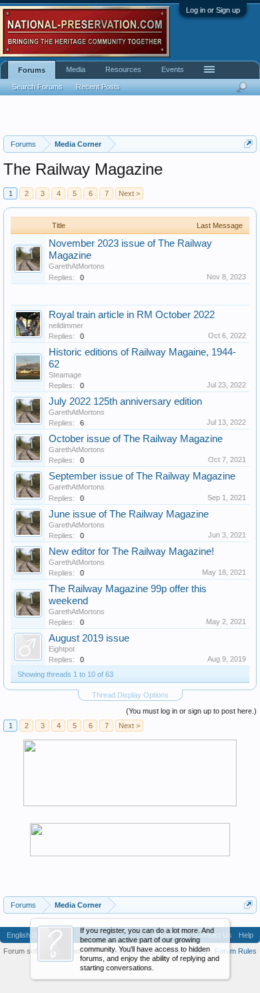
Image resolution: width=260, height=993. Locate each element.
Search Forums (37, 87)
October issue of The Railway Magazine (136, 438)
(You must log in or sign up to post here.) (191, 711)
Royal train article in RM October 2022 (132, 314)
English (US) (27, 935)
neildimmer (66, 325)
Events (172, 69)
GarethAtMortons (77, 266)
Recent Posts (98, 87)
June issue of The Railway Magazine (129, 514)
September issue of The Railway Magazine (142, 476)
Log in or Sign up (213, 10)
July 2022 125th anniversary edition (125, 401)
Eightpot (62, 649)
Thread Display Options (130, 695)
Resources (123, 69)
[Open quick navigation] (248, 143)
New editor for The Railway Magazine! (131, 551)
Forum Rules (236, 951)
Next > (129, 193)
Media (75, 69)
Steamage (65, 375)
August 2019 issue (89, 638)
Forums (31, 70)
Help (246, 935)
